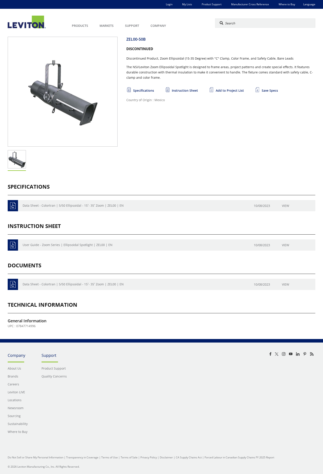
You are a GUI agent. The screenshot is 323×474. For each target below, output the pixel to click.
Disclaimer (166, 457)
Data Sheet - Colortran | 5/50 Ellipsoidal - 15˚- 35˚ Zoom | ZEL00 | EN (73, 205)
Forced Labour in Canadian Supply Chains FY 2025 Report (239, 457)
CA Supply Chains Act (189, 457)
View (285, 206)
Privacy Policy (148, 457)
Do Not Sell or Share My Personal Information (35, 457)
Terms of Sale (129, 457)
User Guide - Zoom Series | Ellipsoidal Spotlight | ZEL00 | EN (68, 245)
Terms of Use (109, 457)
